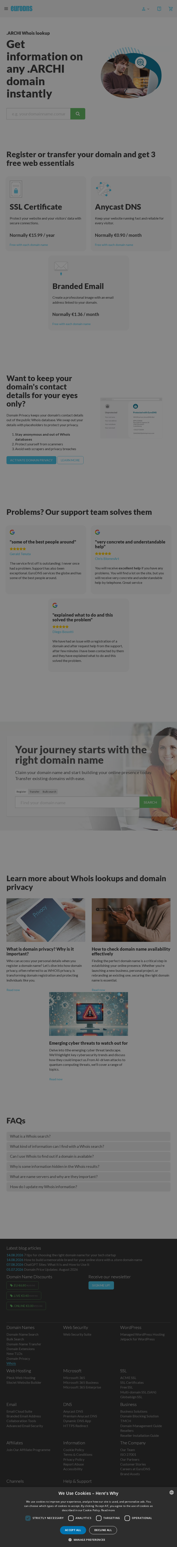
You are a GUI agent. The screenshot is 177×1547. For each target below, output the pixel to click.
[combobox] (171, 1492)
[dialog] (88, 1517)
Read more (108, 1510)
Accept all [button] (73, 1530)
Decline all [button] (103, 1530)
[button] (88, 1540)
